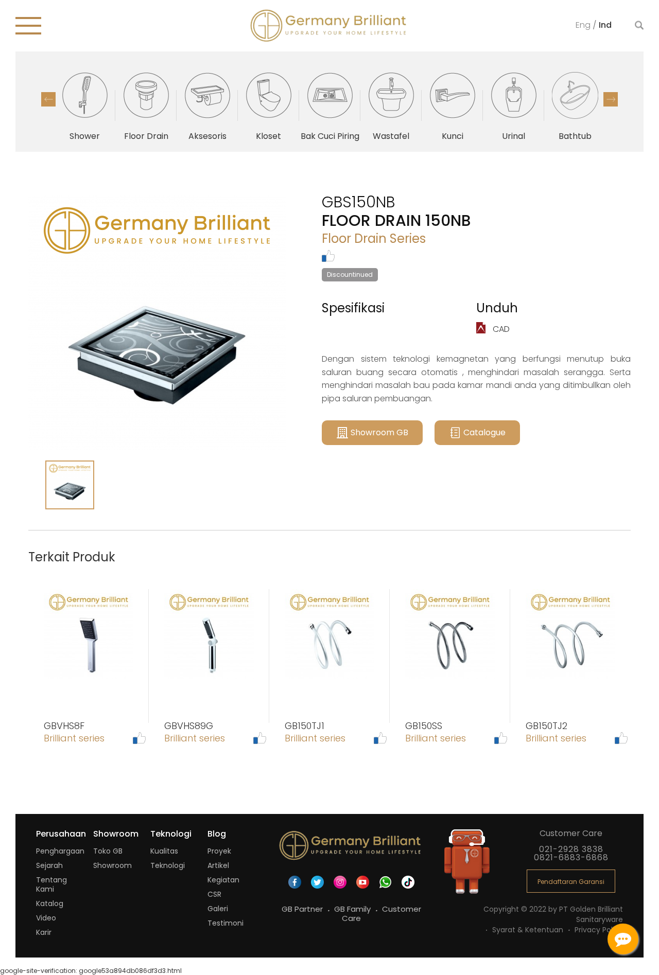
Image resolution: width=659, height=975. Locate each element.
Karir (43, 932)
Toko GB (108, 851)
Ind (605, 24)
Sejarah (49, 865)
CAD (500, 329)
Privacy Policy (599, 930)
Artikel (218, 865)
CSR (214, 894)
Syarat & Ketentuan (528, 930)
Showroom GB (379, 432)
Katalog (49, 903)
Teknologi (167, 865)
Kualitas (164, 851)
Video (46, 918)
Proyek (219, 851)
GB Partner (303, 908)
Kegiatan (223, 880)
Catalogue (484, 432)
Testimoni (225, 923)
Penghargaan (60, 851)
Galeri (217, 908)
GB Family (353, 908)
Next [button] (610, 99)
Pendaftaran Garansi (570, 881)
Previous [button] (48, 99)
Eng (584, 24)
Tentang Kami (51, 884)
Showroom (112, 865)
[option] (84, 105)
